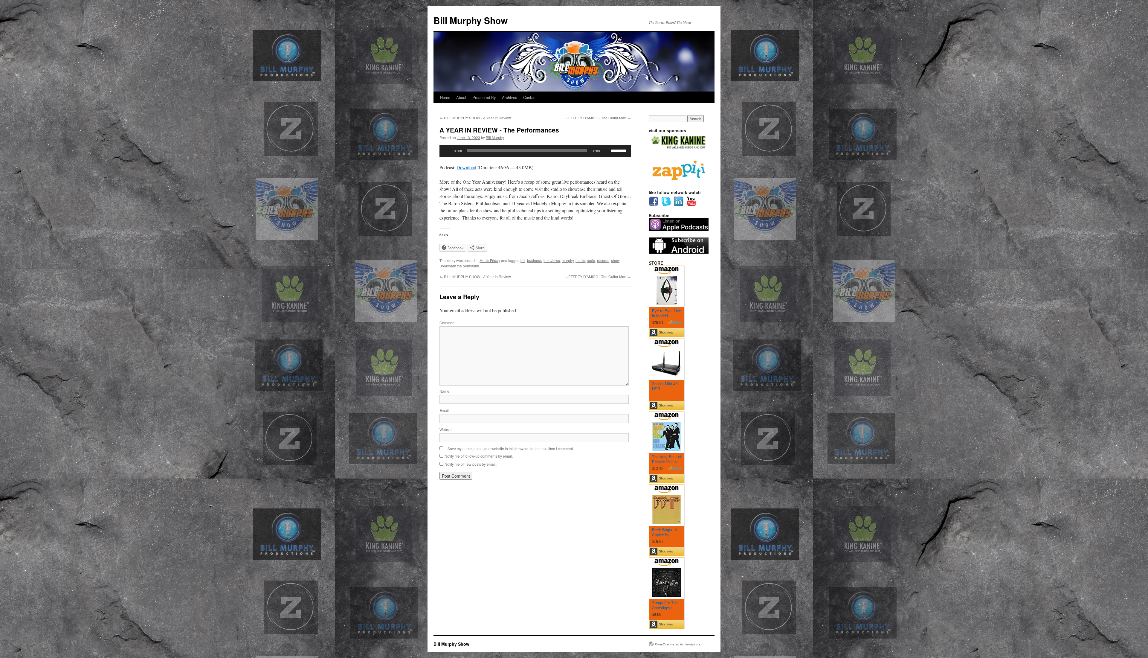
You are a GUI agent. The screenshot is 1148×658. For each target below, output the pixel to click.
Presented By (484, 97)
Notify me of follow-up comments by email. (479, 456)
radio (591, 260)
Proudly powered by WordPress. (678, 644)
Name (444, 391)
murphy (568, 260)
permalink (471, 265)
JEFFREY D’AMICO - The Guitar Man (599, 117)
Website (446, 429)
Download (466, 167)
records (603, 260)
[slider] (619, 150)
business (534, 260)
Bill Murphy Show (470, 20)
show (615, 260)
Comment (447, 322)
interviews (552, 260)
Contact (530, 97)
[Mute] (606, 151)
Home (445, 97)
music (580, 260)
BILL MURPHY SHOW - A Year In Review (475, 117)
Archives (509, 97)
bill (522, 260)
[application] (535, 151)
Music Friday (490, 260)
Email (444, 410)
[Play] (447, 151)
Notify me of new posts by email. (471, 464)
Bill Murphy (495, 137)
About (461, 97)
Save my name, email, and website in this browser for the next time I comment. (511, 448)
